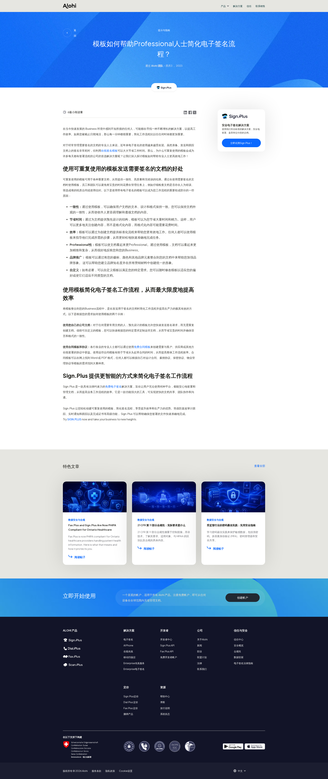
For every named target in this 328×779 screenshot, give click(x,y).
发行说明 (165, 708)
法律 (199, 663)
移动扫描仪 (129, 657)
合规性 (237, 651)
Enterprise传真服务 (134, 663)
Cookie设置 (125, 770)
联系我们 (202, 668)
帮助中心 (165, 696)
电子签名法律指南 (243, 663)
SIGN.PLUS (74, 419)
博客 (162, 702)
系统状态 (165, 713)
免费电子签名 (113, 386)
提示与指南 (164, 30)
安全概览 (238, 645)
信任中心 (238, 639)
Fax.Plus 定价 (131, 708)
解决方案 (238, 6)
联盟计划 (202, 657)
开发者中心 (166, 639)
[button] (225, 6)
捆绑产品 (128, 713)
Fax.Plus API (166, 651)
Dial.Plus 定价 (131, 702)
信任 (249, 6)
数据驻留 (238, 657)
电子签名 (128, 639)
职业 (199, 651)
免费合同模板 (142, 347)
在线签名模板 (109, 150)
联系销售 (260, 6)
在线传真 (128, 651)
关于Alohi (202, 639)
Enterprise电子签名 (134, 668)
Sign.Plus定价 (131, 696)
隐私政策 (110, 770)
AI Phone (128, 645)
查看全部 (259, 466)
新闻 (199, 645)
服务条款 (96, 770)
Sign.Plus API (167, 645)
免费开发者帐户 (168, 657)
